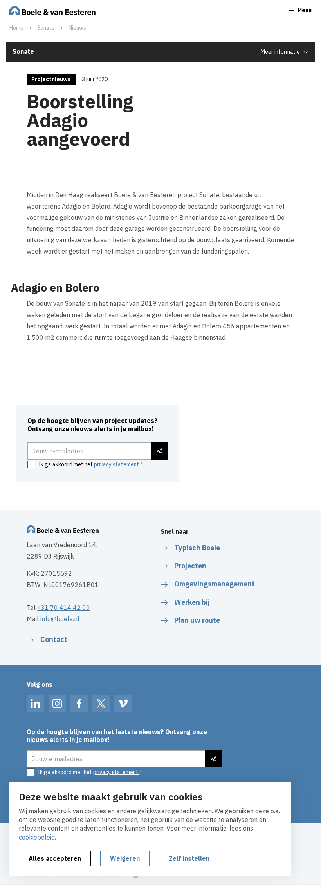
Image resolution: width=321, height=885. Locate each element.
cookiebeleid (37, 837)
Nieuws (77, 27)
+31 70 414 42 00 (63, 607)
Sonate (46, 27)
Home (16, 27)
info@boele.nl (59, 619)
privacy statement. (117, 464)
